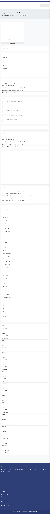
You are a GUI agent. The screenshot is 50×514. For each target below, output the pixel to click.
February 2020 (5, 388)
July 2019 (4, 402)
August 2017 (4, 453)
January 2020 (4, 391)
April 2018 (4, 434)
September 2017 (5, 450)
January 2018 (4, 441)
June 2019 (4, 405)
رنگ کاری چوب (5, 275)
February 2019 (5, 412)
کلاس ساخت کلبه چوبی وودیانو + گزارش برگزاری (11, 92)
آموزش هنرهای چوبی (6, 60)
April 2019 (4, 407)
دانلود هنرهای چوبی (6, 264)
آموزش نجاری (5, 225)
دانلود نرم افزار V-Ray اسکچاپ (8, 259)
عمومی (4, 292)
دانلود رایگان (5, 65)
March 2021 (4, 367)
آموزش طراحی (5, 57)
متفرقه (4, 303)
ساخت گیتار (5, 281)
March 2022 (4, 348)
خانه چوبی (4, 245)
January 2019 (4, 414)
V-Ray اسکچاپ (5, 209)
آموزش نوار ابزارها (6, 228)
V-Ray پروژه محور (6, 212)
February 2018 (5, 438)
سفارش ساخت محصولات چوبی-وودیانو (9, 83)
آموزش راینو (5, 220)
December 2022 (5, 336)
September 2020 (5, 374)
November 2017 (5, 445)
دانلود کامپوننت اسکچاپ (7, 253)
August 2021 (4, 359)
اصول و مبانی (5, 242)
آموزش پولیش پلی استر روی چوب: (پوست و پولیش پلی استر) (19, 196)
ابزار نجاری (4, 234)
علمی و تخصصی (5, 289)
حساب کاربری (28, 480)
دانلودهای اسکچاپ (6, 267)
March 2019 (4, 410)
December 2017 (5, 443)
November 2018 (5, 419)
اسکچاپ (4, 62)
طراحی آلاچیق (5, 283)
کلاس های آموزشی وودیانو (7, 297)
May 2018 (4, 431)
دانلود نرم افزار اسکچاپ (6, 261)
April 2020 (4, 383)
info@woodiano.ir (6, 497)
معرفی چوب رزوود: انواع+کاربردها (8, 85)
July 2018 (4, 426)
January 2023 (4, 333)
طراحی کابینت (5, 286)
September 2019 (5, 398)
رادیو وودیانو (5, 68)
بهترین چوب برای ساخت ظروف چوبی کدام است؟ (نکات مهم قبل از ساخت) (16, 88)
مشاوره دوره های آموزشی (5, 505)
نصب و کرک (5, 314)
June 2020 (4, 379)
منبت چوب (4, 311)
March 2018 (4, 436)
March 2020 (4, 386)
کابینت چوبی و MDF (6, 294)
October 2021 (5, 357)
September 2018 (5, 424)
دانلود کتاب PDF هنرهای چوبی (8, 256)
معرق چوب (4, 308)
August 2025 (4, 328)
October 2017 (5, 448)
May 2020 (4, 381)
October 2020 (5, 371)
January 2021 (4, 369)
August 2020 (4, 376)
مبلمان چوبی (5, 300)
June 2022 (4, 343)
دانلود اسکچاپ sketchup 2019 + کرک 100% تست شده (17, 198)
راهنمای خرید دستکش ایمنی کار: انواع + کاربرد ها (16, 200)
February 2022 (5, 350)
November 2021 (5, 355)
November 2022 (5, 338)
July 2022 (4, 340)
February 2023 (5, 331)
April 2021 (4, 364)
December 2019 (5, 393)
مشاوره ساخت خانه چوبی (5, 501)
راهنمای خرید (5, 272)
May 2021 (4, 362)
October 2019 (5, 395)
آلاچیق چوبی (5, 214)
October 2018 (5, 422)
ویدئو (3, 74)
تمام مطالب (3, 480)
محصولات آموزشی (6, 71)
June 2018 (4, 429)
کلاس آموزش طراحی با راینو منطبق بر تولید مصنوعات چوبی (13, 90)
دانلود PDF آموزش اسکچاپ (7, 247)
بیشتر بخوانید (12, 43)
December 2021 (5, 352)
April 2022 (4, 345)
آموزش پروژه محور (6, 217)
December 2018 (5, 417)
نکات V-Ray (4, 316)
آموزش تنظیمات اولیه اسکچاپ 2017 (14, 193)
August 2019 (4, 400)
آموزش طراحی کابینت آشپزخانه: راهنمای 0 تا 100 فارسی (17, 191)
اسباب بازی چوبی (5, 236)
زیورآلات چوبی (5, 278)
